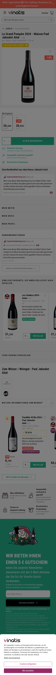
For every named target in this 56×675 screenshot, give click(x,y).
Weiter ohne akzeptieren (12, 658)
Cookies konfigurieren (28, 664)
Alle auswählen (28, 670)
